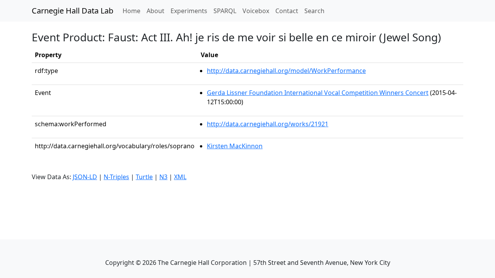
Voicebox (255, 11)
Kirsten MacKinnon (235, 146)
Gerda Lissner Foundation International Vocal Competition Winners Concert (317, 92)
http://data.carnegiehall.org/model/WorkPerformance (286, 70)
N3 (163, 177)
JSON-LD (85, 177)
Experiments (189, 11)
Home (133, 10)
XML (180, 177)
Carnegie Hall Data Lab (72, 10)
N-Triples (116, 177)
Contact (286, 11)
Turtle (144, 177)
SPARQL (224, 11)
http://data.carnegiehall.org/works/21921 (267, 124)
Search (314, 11)
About (155, 11)
